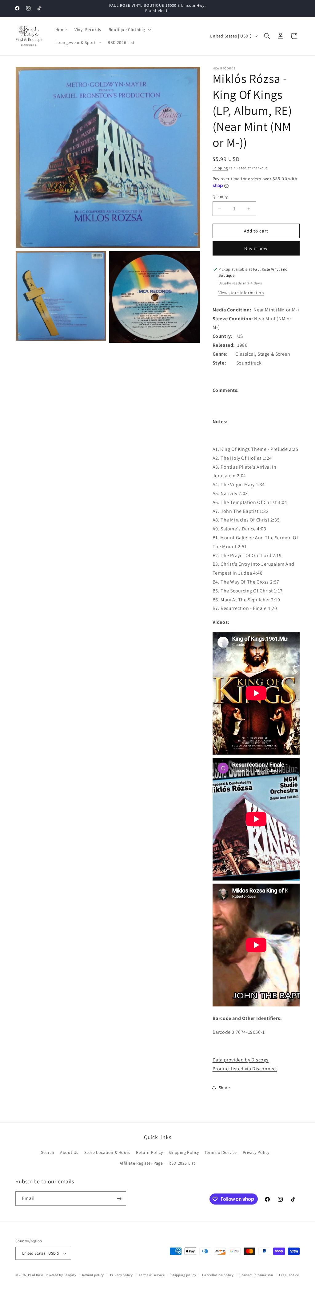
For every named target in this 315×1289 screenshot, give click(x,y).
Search (47, 1152)
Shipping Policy (184, 1152)
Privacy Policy (256, 1152)
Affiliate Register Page (141, 1163)
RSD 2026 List (182, 1163)
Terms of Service (221, 1152)
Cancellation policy (217, 1275)
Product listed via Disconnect (245, 1068)
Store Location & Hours (107, 1152)
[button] (129, 29)
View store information (241, 292)
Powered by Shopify (60, 1275)
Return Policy (149, 1152)
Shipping (220, 168)
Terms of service (152, 1275)
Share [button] (224, 1087)
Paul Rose (36, 1275)
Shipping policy (183, 1275)
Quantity (220, 196)
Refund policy (93, 1275)
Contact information (256, 1275)
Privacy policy (121, 1275)
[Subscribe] (119, 1198)
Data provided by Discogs (241, 1060)
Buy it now (256, 248)
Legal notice (289, 1275)
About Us (69, 1152)
